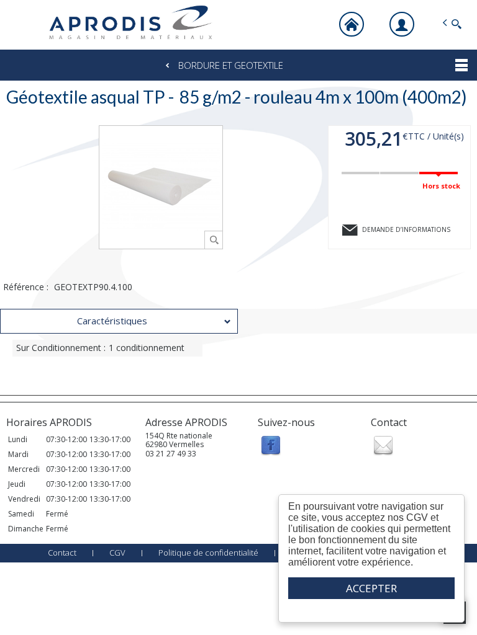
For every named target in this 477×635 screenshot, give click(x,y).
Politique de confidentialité (208, 552)
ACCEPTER (371, 588)
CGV (117, 552)
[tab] (119, 321)
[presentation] (119, 321)
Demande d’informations (406, 229)
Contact (62, 552)
